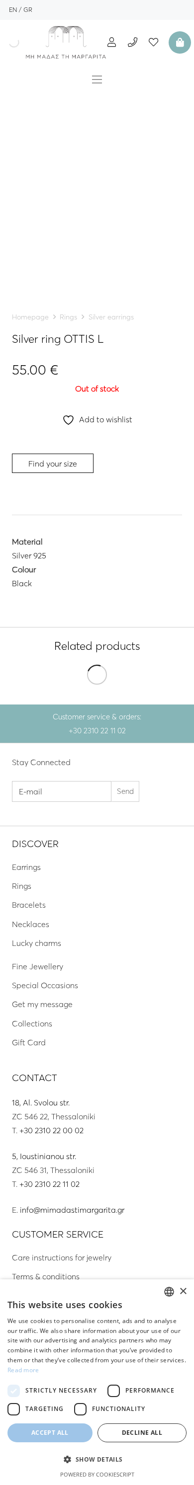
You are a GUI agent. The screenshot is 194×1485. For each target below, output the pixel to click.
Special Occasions (45, 985)
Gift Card (29, 1042)
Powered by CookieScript (97, 1474)
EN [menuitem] (13, 9)
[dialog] (97, 1382)
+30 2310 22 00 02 (51, 1130)
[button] (97, 1460)
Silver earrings (111, 317)
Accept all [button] (50, 1432)
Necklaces (30, 924)
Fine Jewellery (37, 966)
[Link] (66, 42)
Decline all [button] (142, 1432)
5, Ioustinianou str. (44, 1156)
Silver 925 (29, 555)
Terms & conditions (46, 1276)
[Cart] (179, 42)
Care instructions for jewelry (61, 1257)
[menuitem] (13, 9)
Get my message (42, 1004)
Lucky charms (36, 943)
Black (22, 583)
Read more (23, 1370)
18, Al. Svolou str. (41, 1102)
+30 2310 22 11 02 (49, 1184)
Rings (68, 317)
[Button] (111, 42)
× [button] (183, 1291)
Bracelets (29, 905)
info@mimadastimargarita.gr (72, 1210)
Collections (32, 1023)
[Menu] (97, 79)
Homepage (30, 317)
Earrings (26, 867)
